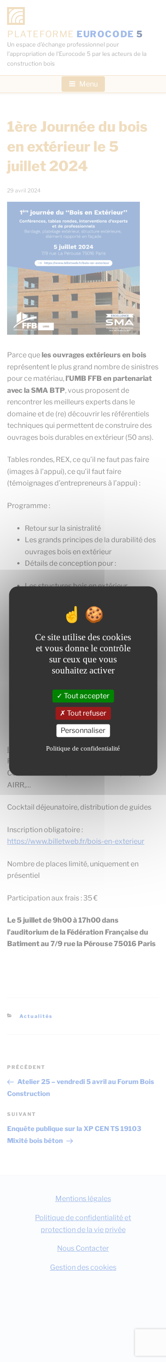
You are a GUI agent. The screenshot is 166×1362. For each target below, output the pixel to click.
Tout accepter (85, 696)
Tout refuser (86, 713)
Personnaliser (83, 731)
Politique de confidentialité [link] (83, 748)
